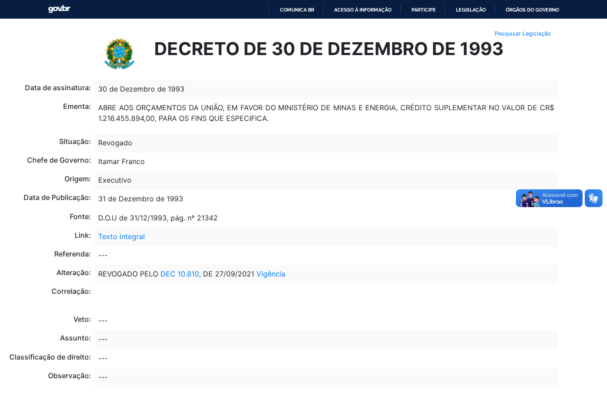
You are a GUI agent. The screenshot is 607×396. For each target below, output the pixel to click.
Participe (423, 10)
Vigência (270, 273)
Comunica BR (297, 10)
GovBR (59, 9)
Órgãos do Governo (532, 10)
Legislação (471, 10)
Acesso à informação (362, 10)
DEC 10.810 (179, 273)
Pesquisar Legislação (523, 33)
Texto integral (121, 236)
